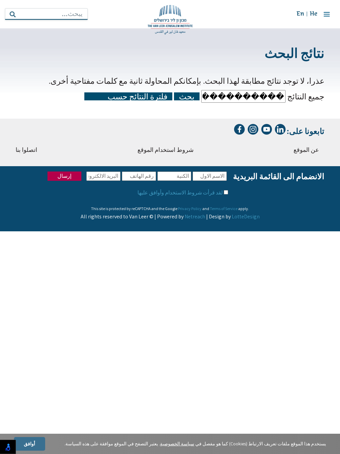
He (313, 14)
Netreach (195, 216)
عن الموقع (306, 150)
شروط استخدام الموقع (165, 150)
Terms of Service (223, 208)
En (300, 14)
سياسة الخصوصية (177, 444)
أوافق (29, 444)
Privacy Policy (190, 208)
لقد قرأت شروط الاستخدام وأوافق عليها (180, 192)
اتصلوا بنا (26, 150)
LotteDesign (246, 216)
